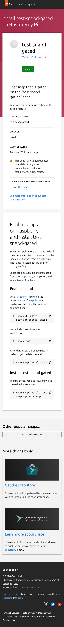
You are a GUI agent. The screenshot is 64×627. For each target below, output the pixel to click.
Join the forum (9, 594)
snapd (58, 594)
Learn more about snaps (24, 534)
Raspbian (33, 300)
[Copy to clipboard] (50, 316)
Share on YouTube (60, 604)
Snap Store (26, 276)
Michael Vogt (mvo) (33, 57)
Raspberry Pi (23, 296)
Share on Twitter (46, 604)
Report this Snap (19, 187)
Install (28, 69)
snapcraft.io (11, 549)
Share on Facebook (53, 604)
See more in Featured (32, 434)
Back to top (9, 569)
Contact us (8, 620)
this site (19, 597)
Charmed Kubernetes (28, 587)
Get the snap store (20, 485)
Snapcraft (7, 597)
